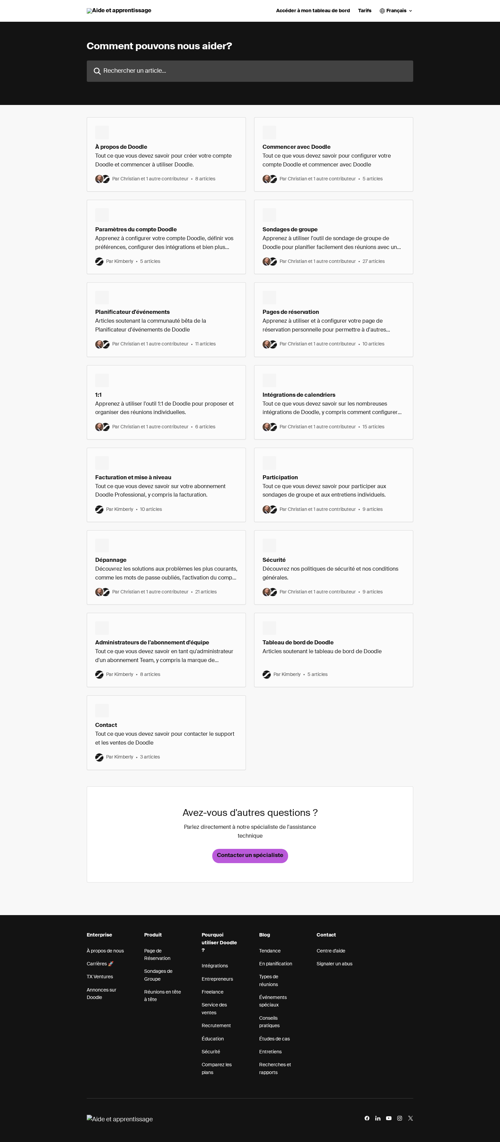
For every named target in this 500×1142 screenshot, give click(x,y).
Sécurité (211, 1052)
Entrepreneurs (217, 979)
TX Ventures (100, 977)
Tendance (270, 951)
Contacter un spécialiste (250, 855)
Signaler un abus (334, 964)
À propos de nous (105, 951)
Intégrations (215, 966)
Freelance (212, 992)
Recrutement (216, 1025)
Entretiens (270, 1052)
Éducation (213, 1039)
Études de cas (274, 1039)
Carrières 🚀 (100, 964)
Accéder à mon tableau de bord (313, 10)
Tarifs (364, 10)
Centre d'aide (331, 951)
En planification (275, 964)
